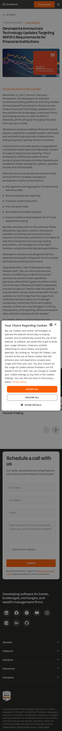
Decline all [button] (32, 397)
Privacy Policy (19, 381)
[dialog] (31, 365)
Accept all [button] (32, 389)
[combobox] (50, 324)
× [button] (55, 324)
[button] (31, 405)
